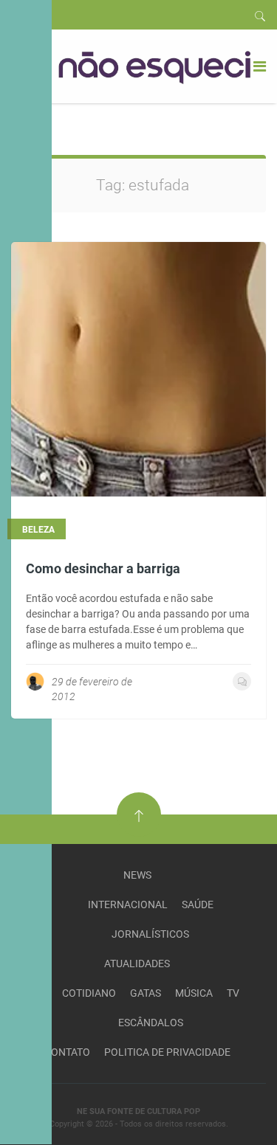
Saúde (197, 904)
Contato (67, 1052)
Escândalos (150, 1022)
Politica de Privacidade (167, 1052)
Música (194, 993)
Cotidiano (89, 993)
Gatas (145, 993)
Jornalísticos (150, 934)
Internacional (128, 904)
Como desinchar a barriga (103, 568)
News (137, 875)
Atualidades (137, 963)
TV (233, 993)
